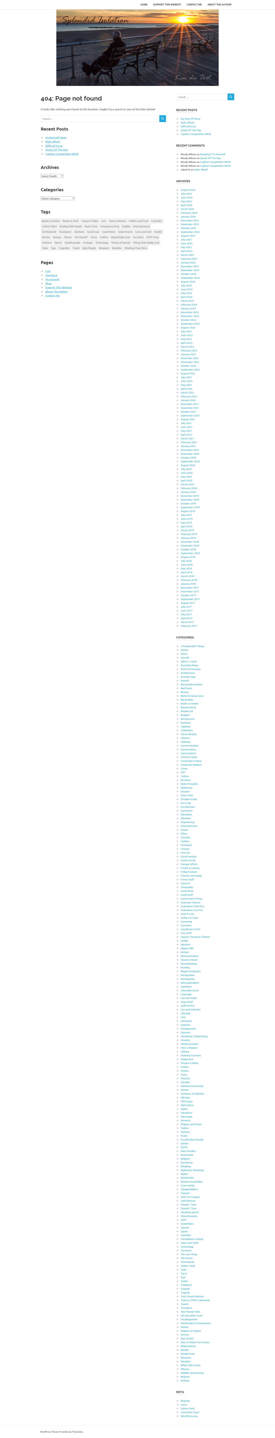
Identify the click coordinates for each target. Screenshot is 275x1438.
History (57, 237)
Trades (184, 1280)
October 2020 (188, 457)
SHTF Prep (152, 237)
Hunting (185, 967)
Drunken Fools (189, 799)
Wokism (185, 1376)
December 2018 (190, 541)
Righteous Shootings (192, 1170)
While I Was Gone (191, 1365)
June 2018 (187, 564)
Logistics (185, 1024)
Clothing (185, 741)
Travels (185, 1303)
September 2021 (190, 415)
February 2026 (189, 212)
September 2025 (190, 231)
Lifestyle (185, 1013)
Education (186, 814)
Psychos (185, 1131)
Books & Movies (51, 220)
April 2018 (186, 572)
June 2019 (187, 518)
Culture (185, 776)
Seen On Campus (190, 1196)
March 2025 (187, 254)
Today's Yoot (188, 1265)
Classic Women (117, 220)
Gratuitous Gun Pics (192, 909)
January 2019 (188, 537)
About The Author (219, 4)
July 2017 (186, 606)
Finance (185, 848)
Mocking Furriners (191, 1055)
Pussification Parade (192, 1139)
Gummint (186, 925)
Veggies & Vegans (191, 1330)
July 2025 (186, 239)
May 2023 (186, 338)
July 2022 (186, 377)
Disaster (185, 791)
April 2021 (186, 434)
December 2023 (190, 312)
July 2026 (186, 193)
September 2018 (190, 553)
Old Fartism (187, 1105)
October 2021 (188, 411)
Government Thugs (191, 898)
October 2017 (188, 595)
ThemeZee (77, 1431)
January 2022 (188, 400)
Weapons (104, 247)
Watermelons (188, 1345)
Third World (187, 1261)
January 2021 (188, 446)
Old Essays (187, 1101)
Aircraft (185, 657)
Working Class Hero (136, 247)
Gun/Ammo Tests (190, 929)
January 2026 (188, 216)
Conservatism (188, 749)
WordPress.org (189, 1415)
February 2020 (189, 488)
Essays (184, 829)
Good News (108, 231)
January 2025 (188, 262)
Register (185, 1400)
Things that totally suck (146, 242)
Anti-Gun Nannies (191, 668)
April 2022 (186, 388)
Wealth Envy (188, 1353)
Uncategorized (189, 1319)
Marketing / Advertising (194, 1036)
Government (125, 231)
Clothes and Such (138, 220)
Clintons (185, 737)
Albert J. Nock (189, 661)
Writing (185, 1380)
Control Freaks (189, 756)
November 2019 (190, 499)
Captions (185, 726)
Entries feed (187, 1408)
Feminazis (186, 844)
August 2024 (188, 281)
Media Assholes (189, 1043)
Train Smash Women (192, 1296)
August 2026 (188, 189)
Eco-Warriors (188, 806)
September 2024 (190, 277)
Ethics (184, 833)
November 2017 (190, 591)
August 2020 (188, 465)
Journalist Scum (190, 990)
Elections (186, 818)
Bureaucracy (187, 718)
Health (158, 231)
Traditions (186, 1284)
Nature (185, 1089)
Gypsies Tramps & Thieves (195, 936)
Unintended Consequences (196, 1323)
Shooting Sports (190, 1212)
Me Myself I (81, 237)
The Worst (186, 1258)
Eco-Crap (186, 802)
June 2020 (187, 472)
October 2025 (188, 227)
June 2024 (187, 289)
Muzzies (185, 1078)
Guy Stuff (186, 932)
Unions (184, 1326)
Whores (185, 1368)
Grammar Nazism (190, 902)
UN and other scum (191, 1315)
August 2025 (188, 235)
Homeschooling (189, 955)
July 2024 (186, 285)
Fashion (185, 841)
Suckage (88, 242)
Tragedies (64, 247)
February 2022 (189, 396)
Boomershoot (188, 707)
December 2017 (190, 587)
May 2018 (186, 568)
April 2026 (186, 205)
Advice (184, 649)
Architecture (188, 672)
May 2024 (186, 293)
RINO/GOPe (187, 1177)
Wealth (185, 1349)
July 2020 (186, 468)
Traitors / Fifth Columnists (195, 1300)
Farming (185, 837)
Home (144, 4)
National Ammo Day (192, 1085)
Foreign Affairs (189, 864)
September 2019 (190, 507)
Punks (184, 1135)
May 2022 (186, 384)
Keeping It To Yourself (212, 154)
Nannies (185, 1082)
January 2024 (188, 308)
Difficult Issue (54, 145)
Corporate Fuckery (191, 760)
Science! (185, 1192)
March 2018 (187, 576)
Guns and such (143, 231)
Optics (184, 1108)
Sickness (47, 242)
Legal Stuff (187, 1001)
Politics (104, 237)
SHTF (184, 1219)
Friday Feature (189, 871)
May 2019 (186, 522)
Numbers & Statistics (192, 1093)
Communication (189, 745)
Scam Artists (188, 1185)
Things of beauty (120, 242)
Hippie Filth (187, 948)
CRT (183, 772)
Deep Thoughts (189, 783)
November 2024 (190, 270)
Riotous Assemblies (192, 1181)
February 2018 (189, 579)
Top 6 (184, 1273)
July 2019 (186, 514)
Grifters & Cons (189, 917)
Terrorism (186, 1250)
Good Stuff (187, 894)
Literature (186, 1020)
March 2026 (187, 208)
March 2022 (187, 392)
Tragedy (185, 1288)
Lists (183, 1017)
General (185, 883)
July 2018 (186, 560)
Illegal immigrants (191, 971)
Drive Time (187, 795)
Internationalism (190, 982)
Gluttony (79, 231)
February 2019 (189, 533)
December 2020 (190, 449)
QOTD (184, 1147)
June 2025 (187, 243)
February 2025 (189, 258)
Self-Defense (188, 1200)
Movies (185, 1066)
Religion (185, 1158)
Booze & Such (70, 220)
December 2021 (190, 403)
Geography (187, 886)
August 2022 (188, 373)
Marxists (185, 1039)
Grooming (186, 921)
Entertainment (141, 226)
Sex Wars (138, 237)
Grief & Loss (187, 913)
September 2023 (190, 323)
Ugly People (89, 247)
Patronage (186, 1116)
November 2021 (190, 407)
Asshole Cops (188, 676)
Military (185, 1051)
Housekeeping (189, 963)
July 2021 (186, 423)
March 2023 (187, 346)
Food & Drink (188, 860)
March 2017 (187, 621)
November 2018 (190, 545)
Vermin (185, 1334)
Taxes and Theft (190, 1242)
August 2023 (188, 327)
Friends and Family (191, 875)
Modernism (187, 1059)
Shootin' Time (188, 1204)
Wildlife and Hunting (192, 1372)
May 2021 (186, 430)
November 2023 (190, 315)
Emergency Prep (109, 226)
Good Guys (93, 231)
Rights (184, 1173)
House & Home (189, 959)
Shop (48, 283)
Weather (117, 247)
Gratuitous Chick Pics (192, 906)
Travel (76, 247)
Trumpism (186, 1307)
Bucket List (187, 711)
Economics (187, 810)
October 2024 (188, 273)
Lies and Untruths (191, 1009)
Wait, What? (52, 141)
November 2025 (190, 224)
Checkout (51, 275)
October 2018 (188, 549)
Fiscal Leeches (189, 856)
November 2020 (190, 453)
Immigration (187, 974)
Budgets (185, 714)
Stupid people (72, 242)
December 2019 (190, 495)
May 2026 (186, 201)
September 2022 (190, 369)
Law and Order (189, 997)
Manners (185, 1032)
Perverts (185, 1120)
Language (186, 994)
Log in (184, 1404)
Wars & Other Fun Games (195, 1342)
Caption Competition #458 (61, 153)
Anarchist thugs (189, 665)
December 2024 (190, 266)
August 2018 (188, 556)
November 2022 (190, 361)
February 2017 (189, 625)
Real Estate (187, 1154)
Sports (58, 242)
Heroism (185, 944)
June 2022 (187, 380)
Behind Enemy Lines (192, 695)
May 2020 (186, 476)
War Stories (187, 1338)
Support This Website (167, 4)
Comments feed (190, 1412)
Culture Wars (49, 226)
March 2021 (187, 438)
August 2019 (188, 511)
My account (52, 279)
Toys (53, 247)
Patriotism (186, 1112)
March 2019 (187, 530)
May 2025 (186, 247)
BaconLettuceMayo (191, 684)
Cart (48, 271)
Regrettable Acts (120, 237)
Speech (185, 1227)
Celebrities (187, 730)
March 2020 (187, 484)
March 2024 (187, 300)
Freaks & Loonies (190, 867)
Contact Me (194, 4)
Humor (68, 237)
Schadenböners (189, 1189)
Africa (184, 653)
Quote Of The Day (56, 149)
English (126, 226)
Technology (101, 242)
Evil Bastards (49, 231)
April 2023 (186, 342)
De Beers (186, 779)
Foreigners (65, 231)
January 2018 (188, 583)
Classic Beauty (189, 733)
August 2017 (188, 602)
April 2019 (186, 526)
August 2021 (188, 419)
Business (185, 722)
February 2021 (189, 442)
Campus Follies (89, 220)
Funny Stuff (187, 879)
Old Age (185, 1097)
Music (94, 237)
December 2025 (190, 220)
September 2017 (190, 599)
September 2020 (190, 461)
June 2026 (187, 197)
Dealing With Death (71, 226)
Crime (184, 768)
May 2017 (186, 614)
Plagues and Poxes (191, 1124)
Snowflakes (187, 1223)
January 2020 (188, 491)
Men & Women (189, 1047)
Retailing (186, 1166)
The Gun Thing (189, 1254)
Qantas (185, 1143)
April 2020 (186, 480)
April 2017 (186, 618)
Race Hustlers (188, 1150)
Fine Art (185, 852)
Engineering (187, 821)
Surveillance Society (192, 1238)
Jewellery (186, 986)
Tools (45, 247)
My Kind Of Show (55, 137)
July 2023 (186, 331)
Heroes (46, 237)
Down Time (91, 226)
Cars (103, 220)
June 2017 (187, 610)
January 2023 (188, 354)
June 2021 (187, 426)
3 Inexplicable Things (192, 646)
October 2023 (188, 319)
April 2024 (186, 296)
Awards (185, 680)
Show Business (189, 1215)
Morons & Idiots (189, 1062)
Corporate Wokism (191, 764)
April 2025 (186, 250)
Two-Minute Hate (190, 1311)
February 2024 (189, 304)
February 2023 (189, 350)
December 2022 (190, 358)
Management (188, 1028)
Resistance (187, 1162)
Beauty (185, 691)
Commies (156, 220)
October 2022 (188, 365)
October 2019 (188, 503)
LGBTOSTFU (187, 1005)
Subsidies (186, 1235)
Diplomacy (186, 787)
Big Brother (187, 699)
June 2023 (187, 335)
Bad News (186, 688)
